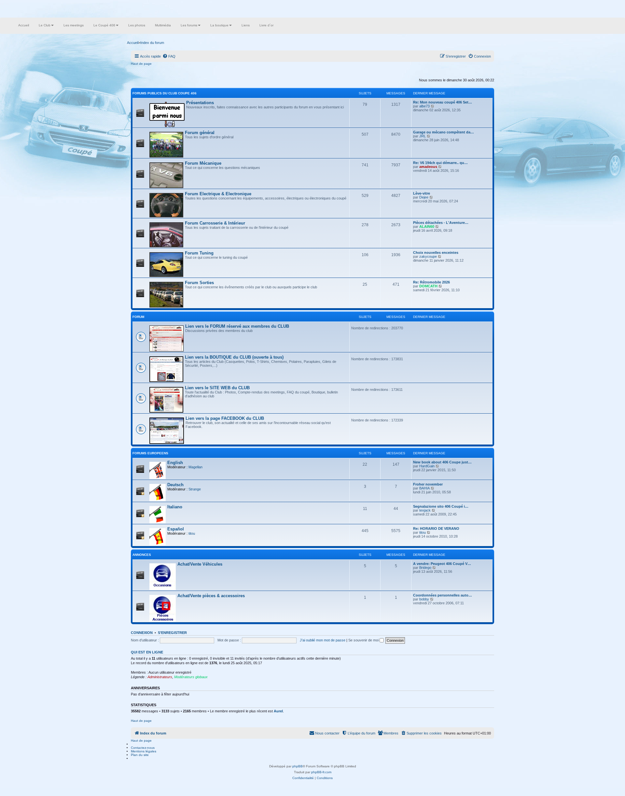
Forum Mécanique (203, 163)
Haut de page (141, 63)
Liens (246, 25)
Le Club (44, 25)
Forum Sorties (199, 282)
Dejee (423, 197)
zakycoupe (428, 256)
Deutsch (175, 484)
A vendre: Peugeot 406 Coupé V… (442, 564)
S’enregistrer (172, 633)
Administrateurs (159, 677)
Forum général (200, 132)
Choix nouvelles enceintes (435, 252)
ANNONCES (141, 554)
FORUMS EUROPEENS (150, 453)
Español (175, 529)
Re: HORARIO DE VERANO (436, 528)
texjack (425, 510)
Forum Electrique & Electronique (218, 193)
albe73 (424, 106)
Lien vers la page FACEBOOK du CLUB (225, 418)
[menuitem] (168, 56)
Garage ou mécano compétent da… (443, 132)
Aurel (278, 711)
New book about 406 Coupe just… (442, 462)
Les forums (189, 25)
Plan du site (140, 755)
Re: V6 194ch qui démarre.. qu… (440, 163)
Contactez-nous (143, 747)
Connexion (142, 633)
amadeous (428, 167)
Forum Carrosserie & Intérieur (215, 223)
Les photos (136, 25)
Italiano (174, 506)
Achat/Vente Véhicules (199, 564)
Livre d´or (266, 25)
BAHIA (424, 488)
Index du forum (152, 43)
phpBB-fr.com (321, 772)
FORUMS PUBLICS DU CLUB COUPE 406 (164, 93)
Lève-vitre (421, 193)
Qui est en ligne (147, 652)
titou (191, 533)
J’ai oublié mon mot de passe (322, 640)
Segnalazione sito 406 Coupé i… (440, 506)
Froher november (428, 484)
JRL (422, 136)
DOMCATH (428, 286)
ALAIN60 (426, 226)
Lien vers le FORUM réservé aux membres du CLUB (237, 326)
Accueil (23, 25)
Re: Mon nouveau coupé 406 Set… (442, 102)
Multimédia (163, 25)
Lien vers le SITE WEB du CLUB (217, 387)
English (175, 462)
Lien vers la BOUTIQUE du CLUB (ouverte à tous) (234, 357)
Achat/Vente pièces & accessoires (211, 595)
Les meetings (73, 25)
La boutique (219, 25)
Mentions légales (143, 751)
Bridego (425, 568)
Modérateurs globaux (191, 677)
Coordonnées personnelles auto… (442, 595)
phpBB (297, 766)
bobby (424, 599)
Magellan (195, 467)
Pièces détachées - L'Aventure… (440, 223)
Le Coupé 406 (104, 25)
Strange (194, 489)
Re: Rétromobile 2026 (431, 282)
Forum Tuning (199, 253)
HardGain (427, 466)
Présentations (200, 102)
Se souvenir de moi (364, 640)
